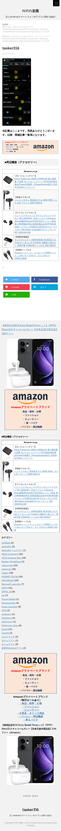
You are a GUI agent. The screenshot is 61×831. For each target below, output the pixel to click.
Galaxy (5, 573)
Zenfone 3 (7, 618)
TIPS (4, 610)
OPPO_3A (7, 591)
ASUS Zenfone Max (11, 558)
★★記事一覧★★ (30, 796)
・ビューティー (30, 710)
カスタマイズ (8, 636)
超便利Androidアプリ (12, 648)
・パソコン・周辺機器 (30, 716)
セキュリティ (8, 640)
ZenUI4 (5, 633)
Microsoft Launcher (11, 584)
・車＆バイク (30, 719)
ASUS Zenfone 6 (10, 554)
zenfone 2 (6, 614)
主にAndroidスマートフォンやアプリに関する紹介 (30, 815)
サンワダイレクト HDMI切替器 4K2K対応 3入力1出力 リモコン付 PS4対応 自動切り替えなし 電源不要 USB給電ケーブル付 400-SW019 (35, 243)
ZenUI (5, 629)
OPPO (5, 588)
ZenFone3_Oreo (10, 625)
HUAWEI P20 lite (10, 576)
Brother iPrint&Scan (11, 561)
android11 (6, 546)
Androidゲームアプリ (12, 550)
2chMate (6, 543)
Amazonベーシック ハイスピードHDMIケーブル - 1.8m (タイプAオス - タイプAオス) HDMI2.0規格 (35, 256)
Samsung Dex (8, 603)
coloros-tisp (7, 565)
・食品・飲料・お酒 (30, 703)
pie (3, 595)
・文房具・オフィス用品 (30, 713)
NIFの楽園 (30, 11)
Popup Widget (8, 599)
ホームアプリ (8, 644)
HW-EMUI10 (8, 580)
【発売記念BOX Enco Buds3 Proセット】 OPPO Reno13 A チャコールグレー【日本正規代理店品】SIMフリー (30, 329)
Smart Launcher (10, 606)
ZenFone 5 (7, 621)
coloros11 (6, 569)
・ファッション (30, 706)
